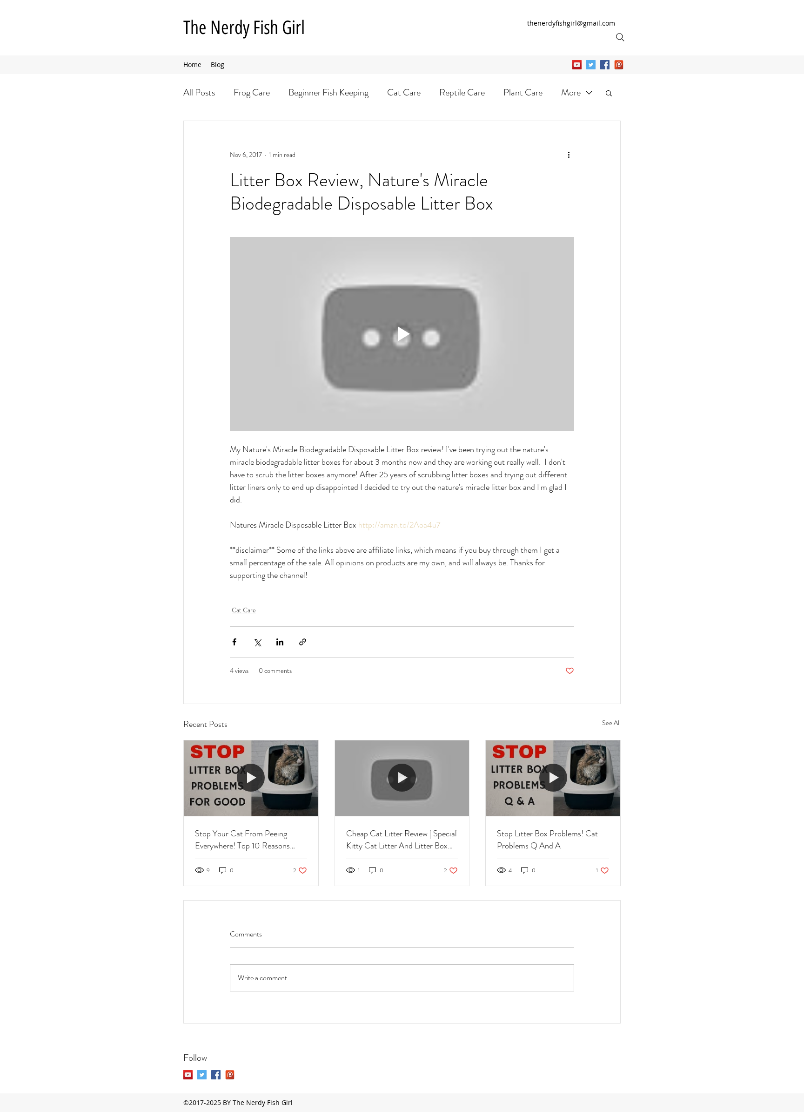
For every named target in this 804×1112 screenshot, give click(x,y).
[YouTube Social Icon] (577, 64)
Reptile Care (462, 92)
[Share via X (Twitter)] (257, 641)
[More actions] (568, 154)
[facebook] (605, 64)
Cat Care (404, 92)
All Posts (199, 92)
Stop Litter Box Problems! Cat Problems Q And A (547, 839)
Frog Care (252, 92)
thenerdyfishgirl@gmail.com (571, 23)
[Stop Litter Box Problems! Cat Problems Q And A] (553, 778)
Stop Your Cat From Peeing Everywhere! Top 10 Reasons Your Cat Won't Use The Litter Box (245, 839)
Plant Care (523, 92)
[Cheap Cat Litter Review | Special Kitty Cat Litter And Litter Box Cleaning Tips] (402, 778)
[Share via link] (302, 641)
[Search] (620, 37)
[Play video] (402, 334)
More (571, 92)
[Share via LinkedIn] (279, 641)
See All (611, 722)
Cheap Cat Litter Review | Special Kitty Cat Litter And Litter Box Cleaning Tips (401, 839)
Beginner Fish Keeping (328, 92)
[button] (608, 92)
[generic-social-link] (618, 64)
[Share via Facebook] (234, 641)
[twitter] (591, 64)
